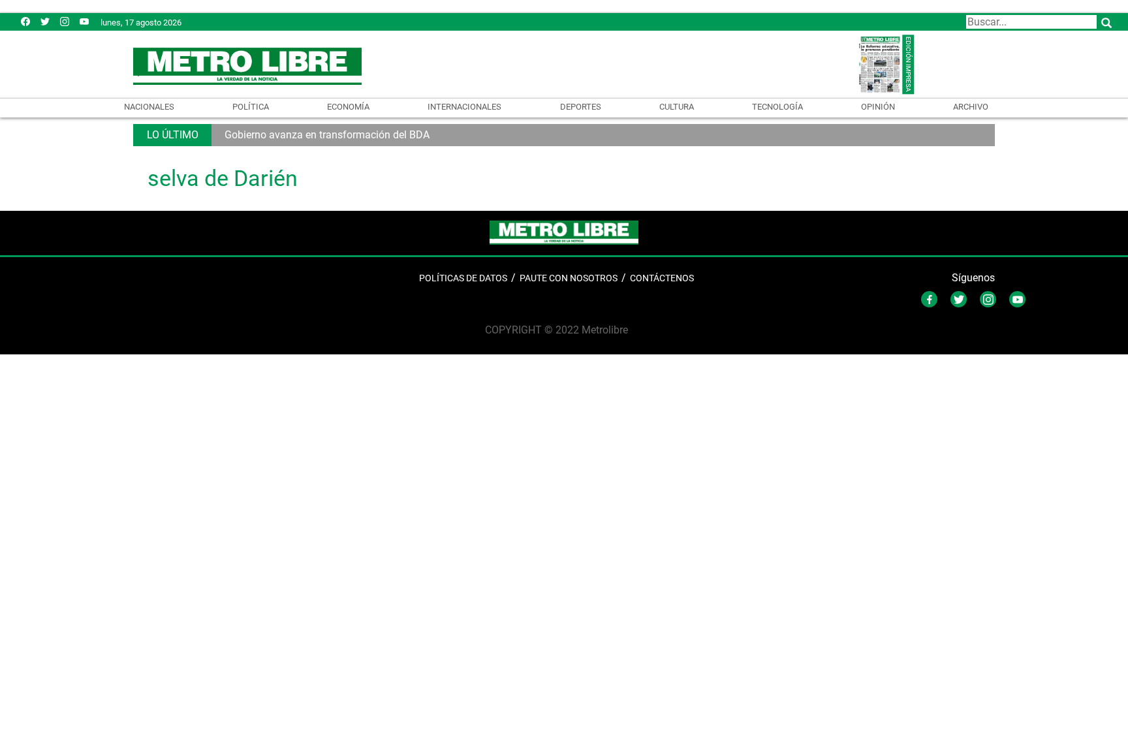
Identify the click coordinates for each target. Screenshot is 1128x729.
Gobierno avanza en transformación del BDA (327, 135)
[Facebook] (25, 21)
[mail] (64, 21)
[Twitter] (45, 21)
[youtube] (84, 21)
